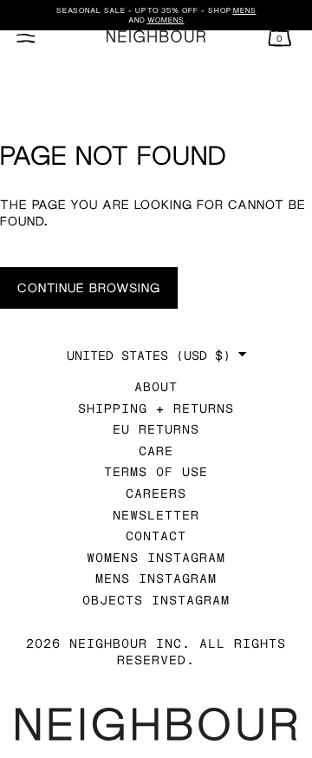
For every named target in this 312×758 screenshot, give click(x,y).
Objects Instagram (156, 599)
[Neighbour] (156, 36)
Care (156, 450)
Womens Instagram (156, 557)
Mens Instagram (156, 578)
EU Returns (156, 428)
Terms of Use (156, 471)
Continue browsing (88, 287)
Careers (156, 493)
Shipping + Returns (156, 408)
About (156, 386)
